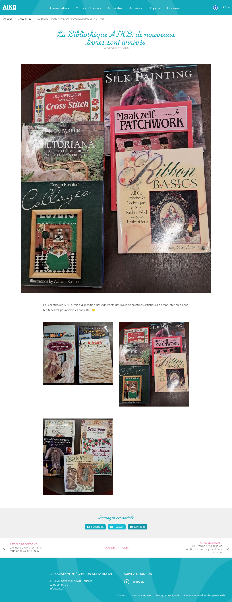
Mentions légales (141, 595)
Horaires (173, 8)
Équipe (155, 8)
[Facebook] (215, 7)
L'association (59, 8)
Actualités (115, 8)
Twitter (118, 527)
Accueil (8, 19)
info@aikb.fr (57, 588)
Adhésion (136, 8)
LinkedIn (139, 527)
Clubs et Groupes (88, 8)
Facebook (97, 527)
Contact (122, 595)
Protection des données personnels (204, 595)
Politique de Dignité (167, 595)
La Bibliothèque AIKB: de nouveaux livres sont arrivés (71, 19)
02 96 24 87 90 (58, 585)
